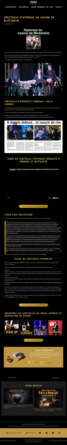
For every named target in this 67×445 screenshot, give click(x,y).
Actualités (6, 23)
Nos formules (23, 7)
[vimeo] (59, 433)
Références (41, 7)
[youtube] (40, 433)
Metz (27, 109)
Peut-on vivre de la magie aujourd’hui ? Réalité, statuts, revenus (48, 410)
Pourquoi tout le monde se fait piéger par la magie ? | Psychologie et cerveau (18, 406)
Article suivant (56, 377)
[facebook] (46, 433)
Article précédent (11, 377)
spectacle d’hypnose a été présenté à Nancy (14, 109)
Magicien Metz (29, 441)
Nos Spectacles (10, 7)
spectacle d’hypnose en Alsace (55, 282)
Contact (59, 7)
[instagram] (53, 433)
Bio (47, 7)
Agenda (33, 7)
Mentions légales (28, 439)
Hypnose (11, 23)
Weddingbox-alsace (37, 439)
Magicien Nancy (37, 441)
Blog (51, 7)
